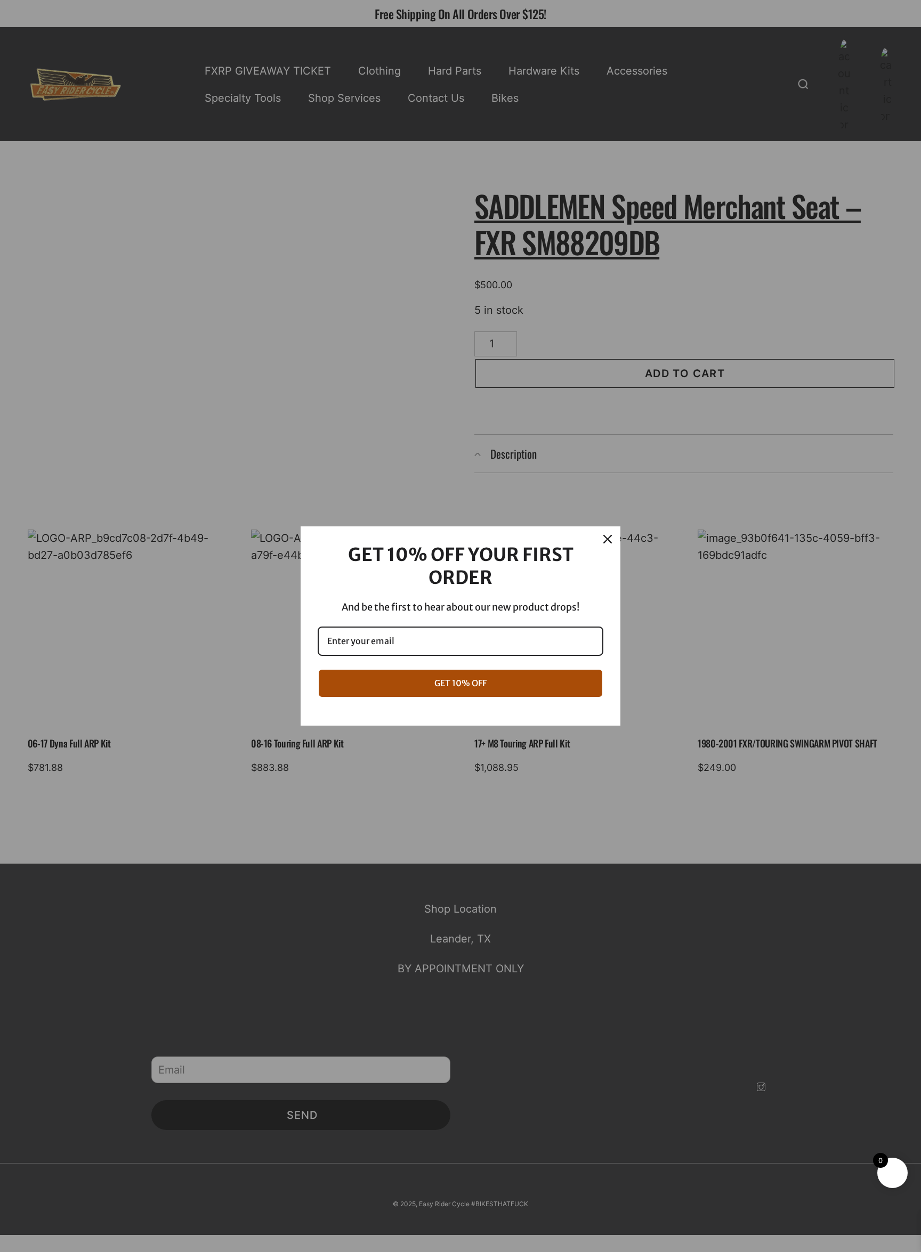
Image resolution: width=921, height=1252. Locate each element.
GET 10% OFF (460, 683)
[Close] (607, 539)
